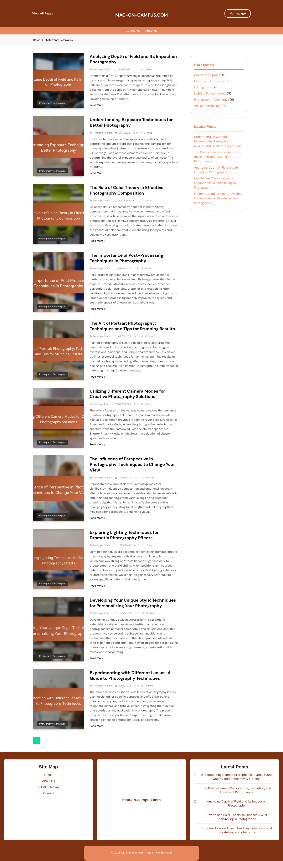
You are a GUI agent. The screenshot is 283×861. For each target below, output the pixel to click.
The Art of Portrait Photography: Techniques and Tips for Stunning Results (132, 326)
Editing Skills (203, 87)
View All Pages (42, 13)
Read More (96, 105)
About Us (48, 781)
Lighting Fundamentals (210, 93)
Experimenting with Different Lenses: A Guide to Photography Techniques (130, 675)
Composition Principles (210, 81)
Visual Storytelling (207, 106)
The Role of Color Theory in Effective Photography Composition (126, 190)
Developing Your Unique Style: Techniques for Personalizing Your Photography (133, 603)
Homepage (237, 13)
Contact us (133, 30)
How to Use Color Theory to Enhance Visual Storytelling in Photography (215, 183)
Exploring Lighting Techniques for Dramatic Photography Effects (124, 535)
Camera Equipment (207, 75)
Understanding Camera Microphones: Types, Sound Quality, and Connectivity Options (217, 141)
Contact (48, 793)
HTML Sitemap (48, 787)
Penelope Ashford (102, 69)
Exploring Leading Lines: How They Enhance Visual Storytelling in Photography (218, 198)
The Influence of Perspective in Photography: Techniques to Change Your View (132, 464)
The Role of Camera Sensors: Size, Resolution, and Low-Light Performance (217, 156)
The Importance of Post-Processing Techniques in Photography (126, 258)
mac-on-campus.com (141, 15)
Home (48, 775)
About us (151, 30)
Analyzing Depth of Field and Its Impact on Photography (133, 59)
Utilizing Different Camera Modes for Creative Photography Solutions (127, 394)
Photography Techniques (52, 102)
